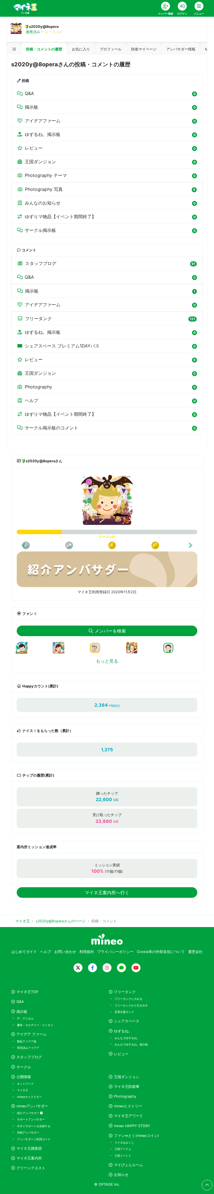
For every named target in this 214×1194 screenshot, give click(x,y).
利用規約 (86, 952)
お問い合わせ (65, 952)
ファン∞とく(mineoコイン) (136, 1136)
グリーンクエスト (30, 1168)
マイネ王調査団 (29, 1148)
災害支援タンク (124, 1011)
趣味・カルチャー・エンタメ (35, 1025)
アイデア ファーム (31, 1034)
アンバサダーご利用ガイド (33, 1139)
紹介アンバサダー (28, 1113)
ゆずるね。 (123, 1031)
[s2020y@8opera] (107, 500)
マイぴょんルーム (128, 1165)
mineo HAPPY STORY (132, 1126)
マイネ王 (22, 1090)
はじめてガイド (24, 952)
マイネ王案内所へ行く (107, 892)
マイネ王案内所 (29, 1158)
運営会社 (195, 952)
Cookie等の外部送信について (161, 952)
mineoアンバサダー (32, 1106)
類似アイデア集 (27, 1041)
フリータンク (125, 992)
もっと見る (107, 661)
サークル (23, 1067)
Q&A (20, 1002)
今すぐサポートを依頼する (33, 1126)
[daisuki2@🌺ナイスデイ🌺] (97, 647)
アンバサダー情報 (180, 49)
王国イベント (123, 1155)
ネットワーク (25, 1083)
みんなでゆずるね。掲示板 (131, 1044)
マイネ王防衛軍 (126, 1086)
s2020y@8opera (44, 27)
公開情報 (23, 1077)
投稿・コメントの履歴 (44, 49)
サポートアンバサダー (31, 1119)
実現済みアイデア (28, 1047)
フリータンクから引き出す (131, 1005)
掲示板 (21, 1012)
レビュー (121, 1054)
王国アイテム (123, 1149)
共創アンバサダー (28, 1132)
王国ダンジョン (126, 1077)
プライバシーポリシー (115, 952)
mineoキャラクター (29, 1096)
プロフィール (110, 49)
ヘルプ (45, 952)
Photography (125, 1096)
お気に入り (81, 49)
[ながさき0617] (134, 651)
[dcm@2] (170, 647)
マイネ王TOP (27, 992)
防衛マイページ (144, 49)
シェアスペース (126, 1021)
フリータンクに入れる (128, 998)
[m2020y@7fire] (61, 651)
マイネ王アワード (128, 1116)
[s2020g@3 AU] (24, 651)
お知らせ (121, 1175)
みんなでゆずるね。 (127, 1038)
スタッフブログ (29, 1057)
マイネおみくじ (124, 1142)
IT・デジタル (25, 1018)
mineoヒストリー (128, 1106)
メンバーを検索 (110, 631)
